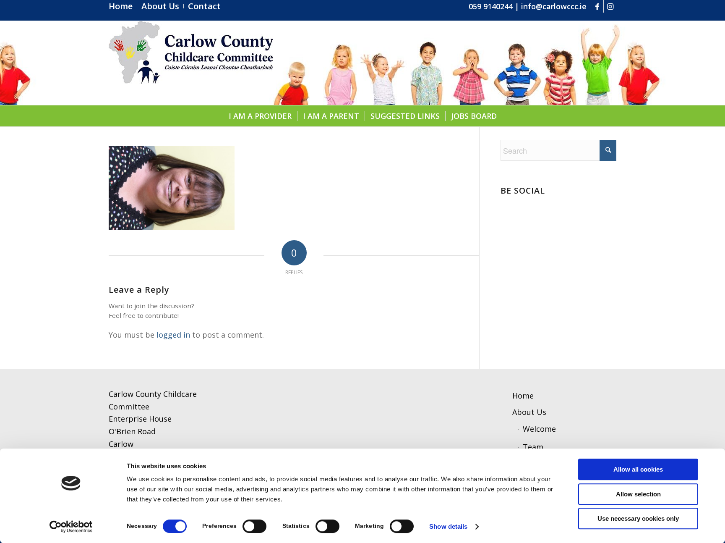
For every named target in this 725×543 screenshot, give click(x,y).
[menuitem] (123, 6)
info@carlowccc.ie (554, 6)
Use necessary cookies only (638, 518)
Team (533, 447)
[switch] (254, 526)
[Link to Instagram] (610, 6)
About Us (529, 412)
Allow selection (638, 494)
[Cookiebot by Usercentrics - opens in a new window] (71, 526)
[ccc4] (191, 63)
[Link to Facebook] (597, 6)
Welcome (539, 429)
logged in (173, 335)
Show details (448, 526)
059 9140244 (491, 6)
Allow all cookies (638, 469)
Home (523, 396)
